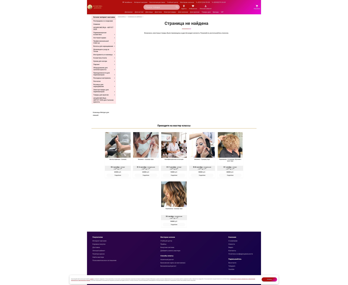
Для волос (129, 12)
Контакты (232, 251)
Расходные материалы (102, 78)
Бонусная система (167, 247)
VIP (222, 12)
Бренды (216, 12)
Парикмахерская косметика (99, 33)
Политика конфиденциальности (240, 254)
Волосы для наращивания (103, 46)
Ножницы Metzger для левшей (101, 113)
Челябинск (128, 2)
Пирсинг (96, 64)
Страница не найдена (135, 16)
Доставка (96, 247)
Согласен (269, 279)
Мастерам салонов (187, 2)
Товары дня (206, 12)
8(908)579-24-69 (219, 2)
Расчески (97, 81)
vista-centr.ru (122, 16)
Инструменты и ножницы (103, 55)
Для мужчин (194, 12)
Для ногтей (139, 12)
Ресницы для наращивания (98, 85)
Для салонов (183, 12)
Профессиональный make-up (101, 42)
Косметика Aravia (100, 58)
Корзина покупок (98, 244)
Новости (231, 244)
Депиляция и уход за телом (101, 50)
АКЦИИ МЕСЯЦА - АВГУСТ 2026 (103, 28)
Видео (230, 247)
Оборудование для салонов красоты (100, 69)
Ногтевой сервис (99, 38)
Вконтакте (232, 263)
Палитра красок (98, 254)
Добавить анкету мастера (170, 251)
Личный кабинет (98, 251)
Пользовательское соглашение (104, 260)
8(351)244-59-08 (203, 2)
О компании (232, 241)
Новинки (96, 24)
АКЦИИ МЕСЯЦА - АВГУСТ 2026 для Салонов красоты (103, 100)
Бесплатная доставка (157, 2)
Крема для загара (100, 61)
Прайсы (163, 244)
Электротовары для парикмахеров (101, 91)
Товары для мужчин (101, 95)
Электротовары (170, 12)
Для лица (149, 12)
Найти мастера (98, 257)
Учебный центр (172, 2)
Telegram (231, 266)
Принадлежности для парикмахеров (101, 74)
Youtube (231, 269)
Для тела (158, 12)
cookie (91, 279)
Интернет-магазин (140, 2)
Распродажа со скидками (103, 21)
